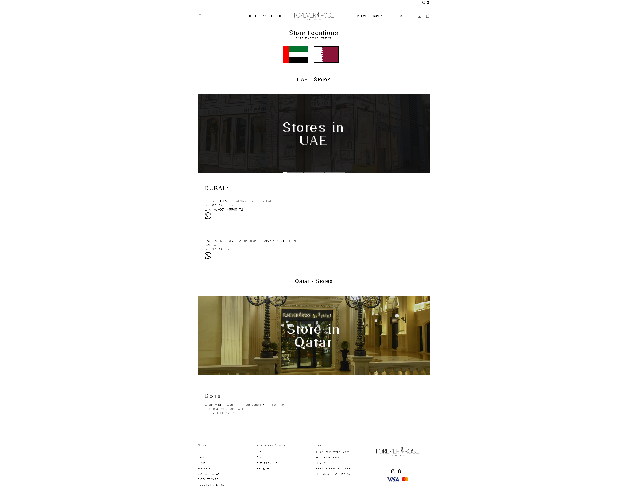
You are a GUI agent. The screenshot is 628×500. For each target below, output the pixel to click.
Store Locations (355, 16)
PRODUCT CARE (208, 479)
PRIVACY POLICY (326, 462)
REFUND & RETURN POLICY (333, 473)
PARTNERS (204, 468)
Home (253, 16)
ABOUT (202, 457)
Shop (281, 16)
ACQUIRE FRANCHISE (211, 484)
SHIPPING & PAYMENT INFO (333, 468)
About (268, 16)
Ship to (396, 16)
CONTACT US (265, 469)
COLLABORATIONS (210, 473)
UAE (259, 451)
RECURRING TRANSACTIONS (333, 457)
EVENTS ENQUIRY (268, 463)
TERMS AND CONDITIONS (332, 452)
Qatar (260, 457)
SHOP (201, 462)
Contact (379, 16)
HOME (201, 452)
